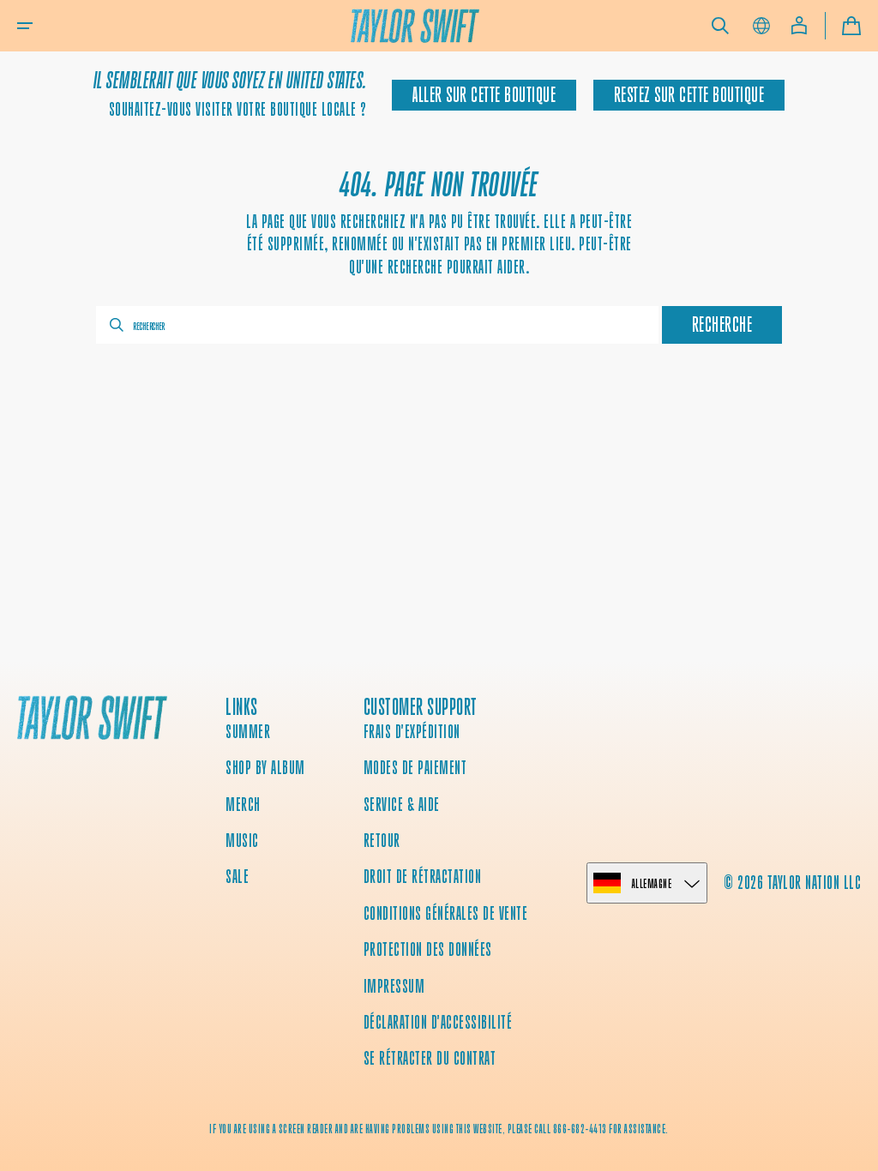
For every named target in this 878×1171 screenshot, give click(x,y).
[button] (25, 26)
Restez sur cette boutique (689, 95)
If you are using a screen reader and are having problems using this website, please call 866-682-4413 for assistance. (439, 1129)
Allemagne (652, 883)
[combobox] (377, 325)
